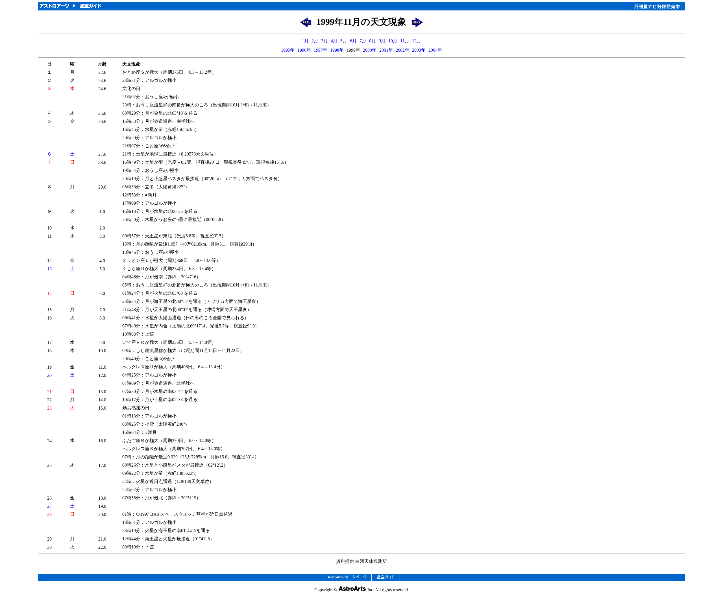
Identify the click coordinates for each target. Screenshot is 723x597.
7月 (363, 40)
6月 (353, 40)
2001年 (386, 50)
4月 (334, 40)
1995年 (288, 50)
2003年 (419, 50)
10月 (392, 40)
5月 (343, 40)
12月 (416, 40)
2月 (315, 40)
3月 (324, 40)
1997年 (320, 50)
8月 (372, 40)
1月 (305, 40)
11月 (404, 40)
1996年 (304, 50)
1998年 (337, 50)
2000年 (369, 50)
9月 (382, 40)
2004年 (435, 50)
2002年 (402, 50)
